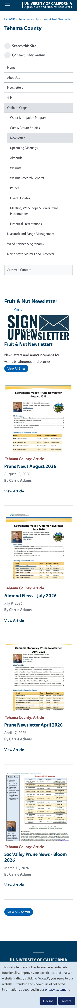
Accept (66, 1001)
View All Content (18, 912)
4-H (9, 97)
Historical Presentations (26, 224)
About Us (13, 77)
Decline (48, 1001)
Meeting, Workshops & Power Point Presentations (34, 211)
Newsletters (15, 87)
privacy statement (57, 989)
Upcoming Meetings (24, 148)
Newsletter (17, 138)
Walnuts (15, 168)
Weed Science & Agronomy (25, 244)
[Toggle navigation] (7, 5)
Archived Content (19, 269)
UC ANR (9, 19)
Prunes (14, 188)
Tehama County (29, 19)
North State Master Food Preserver (30, 254)
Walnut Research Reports (27, 178)
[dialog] (38, 984)
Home (11, 67)
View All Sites (16, 368)
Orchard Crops (17, 107)
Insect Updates (20, 198)
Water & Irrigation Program (28, 117)
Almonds (16, 158)
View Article (14, 491)
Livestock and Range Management (30, 233)
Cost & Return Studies (25, 127)
